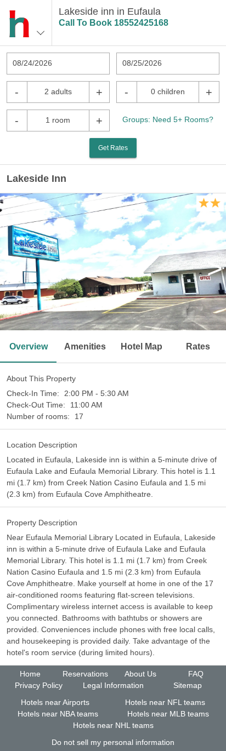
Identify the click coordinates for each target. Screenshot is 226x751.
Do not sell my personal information (113, 742)
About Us (140, 673)
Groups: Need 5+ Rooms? (167, 119)
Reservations (85, 673)
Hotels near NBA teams (58, 713)
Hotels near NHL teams (113, 725)
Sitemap (187, 685)
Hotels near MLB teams (168, 713)
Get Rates (113, 148)
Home (30, 673)
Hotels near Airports (55, 702)
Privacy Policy (39, 685)
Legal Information (113, 685)
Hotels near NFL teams (165, 702)
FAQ (196, 673)
